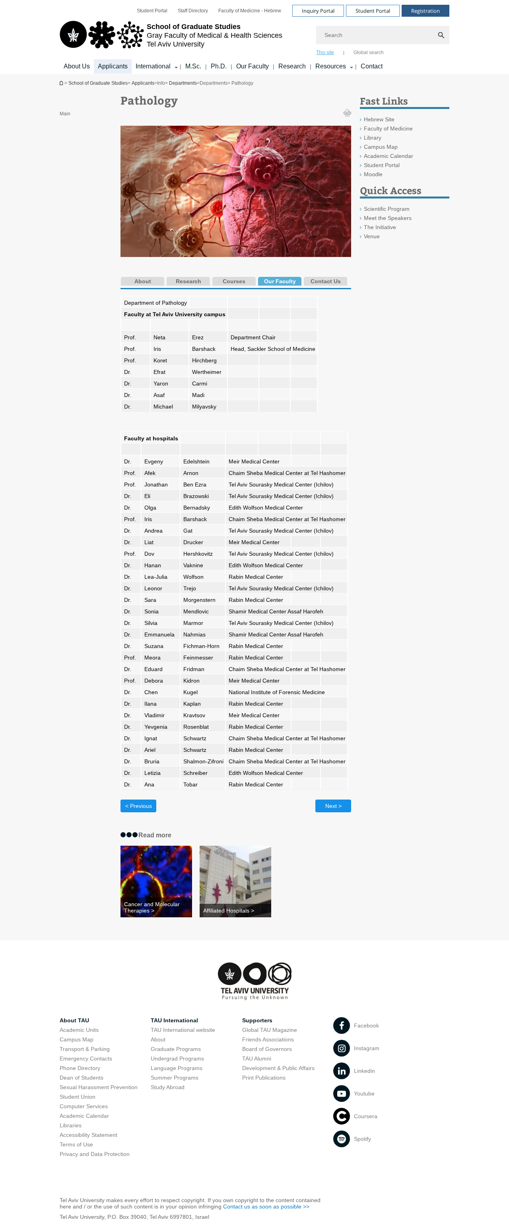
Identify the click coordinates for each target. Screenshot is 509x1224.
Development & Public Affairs (278, 1068)
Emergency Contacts (86, 1058)
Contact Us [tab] (326, 281)
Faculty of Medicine (388, 128)
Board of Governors (267, 1049)
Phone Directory (80, 1068)
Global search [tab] (369, 52)
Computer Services (84, 1106)
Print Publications (264, 1077)
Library (372, 137)
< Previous (138, 806)
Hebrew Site (379, 119)
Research (292, 66)
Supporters (257, 1020)
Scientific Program (387, 209)
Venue (372, 236)
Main (65, 114)
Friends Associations (268, 1039)
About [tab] (142, 281)
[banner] (254, 37)
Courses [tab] (234, 281)
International (153, 66)
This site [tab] (325, 52)
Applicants (113, 66)
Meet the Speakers (388, 218)
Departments (183, 83)
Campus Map (381, 147)
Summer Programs (174, 1077)
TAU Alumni (256, 1058)
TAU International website (183, 1030)
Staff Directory (193, 11)
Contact (372, 66)
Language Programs (176, 1068)
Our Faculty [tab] (280, 281)
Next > (333, 806)
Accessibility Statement (88, 1135)
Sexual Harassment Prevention (99, 1087)
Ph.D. (219, 66)
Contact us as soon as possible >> (266, 1206)
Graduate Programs (176, 1049)
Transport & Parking (85, 1049)
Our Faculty (252, 66)
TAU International (174, 1020)
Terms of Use (76, 1144)
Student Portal (152, 11)
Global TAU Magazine (269, 1030)
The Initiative (380, 227)
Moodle (373, 174)
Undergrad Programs (177, 1058)
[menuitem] (152, 10)
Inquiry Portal (318, 10)
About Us (77, 66)
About (158, 1039)
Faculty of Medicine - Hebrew (249, 11)
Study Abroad (168, 1087)
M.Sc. (193, 66)
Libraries (71, 1125)
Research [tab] (188, 281)
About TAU (74, 1020)
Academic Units (79, 1030)
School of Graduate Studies (62, 83)
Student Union (77, 1097)
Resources (330, 66)
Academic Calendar (388, 156)
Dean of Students (81, 1077)
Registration (425, 10)
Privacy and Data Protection (95, 1154)
